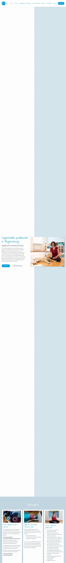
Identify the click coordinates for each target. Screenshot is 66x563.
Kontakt (61, 3)
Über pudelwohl (36, 3)
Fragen (43, 3)
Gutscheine (49, 3)
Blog (54, 3)
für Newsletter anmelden (17, 265)
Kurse (16, 3)
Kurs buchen (5, 265)
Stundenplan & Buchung (25, 3)
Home (11, 3)
